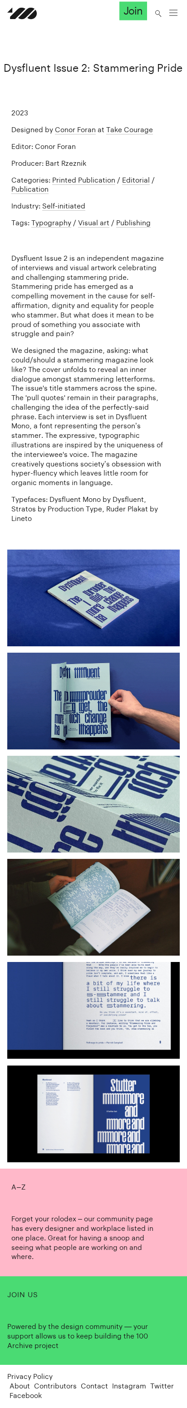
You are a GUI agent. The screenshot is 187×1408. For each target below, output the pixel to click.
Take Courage (129, 129)
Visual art (93, 222)
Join (133, 11)
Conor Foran (75, 129)
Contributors (55, 1386)
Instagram (129, 1386)
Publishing (133, 222)
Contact (94, 1386)
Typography (51, 222)
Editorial (136, 180)
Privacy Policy (30, 1376)
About (20, 1386)
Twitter (162, 1386)
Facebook (26, 1395)
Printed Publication (83, 180)
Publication (30, 189)
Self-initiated (63, 206)
